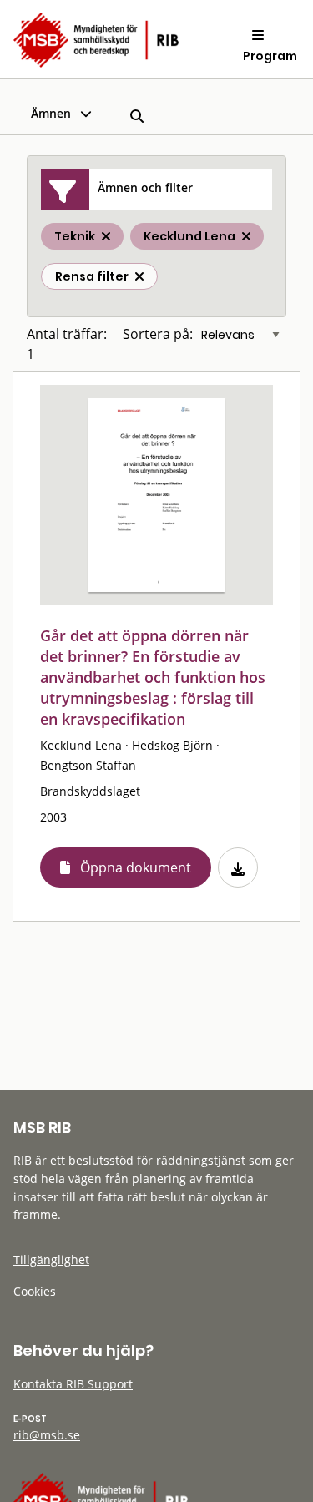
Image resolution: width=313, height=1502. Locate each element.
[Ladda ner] (238, 867)
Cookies (34, 1291)
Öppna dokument (135, 867)
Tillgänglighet (51, 1259)
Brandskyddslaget (90, 791)
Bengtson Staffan (88, 765)
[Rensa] (139, 276)
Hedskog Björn (172, 745)
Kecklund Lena (81, 745)
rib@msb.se (46, 1435)
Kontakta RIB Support (73, 1384)
